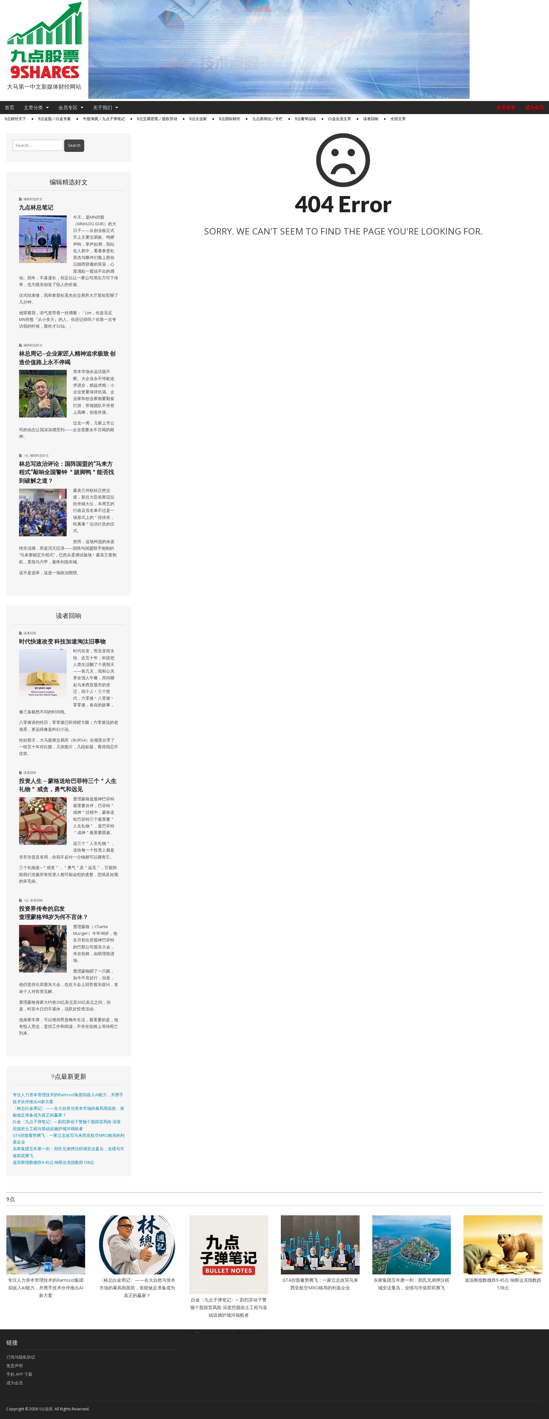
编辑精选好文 (33, 199)
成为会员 (534, 107)
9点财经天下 (15, 119)
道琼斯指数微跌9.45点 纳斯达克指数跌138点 (53, 1162)
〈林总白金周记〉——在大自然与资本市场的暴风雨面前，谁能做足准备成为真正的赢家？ (137, 1287)
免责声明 (14, 1365)
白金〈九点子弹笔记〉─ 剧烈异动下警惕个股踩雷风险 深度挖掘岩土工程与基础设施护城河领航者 (228, 1307)
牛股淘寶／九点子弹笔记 (104, 119)
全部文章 (398, 119)
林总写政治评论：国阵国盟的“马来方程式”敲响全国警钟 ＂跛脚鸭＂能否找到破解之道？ (66, 472)
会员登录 (506, 107)
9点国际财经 (229, 119)
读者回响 (370, 119)
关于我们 (102, 107)
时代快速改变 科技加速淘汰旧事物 (62, 641)
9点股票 (46, 1409)
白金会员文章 (339, 119)
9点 (26, 455)
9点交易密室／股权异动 (157, 119)
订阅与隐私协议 (20, 1357)
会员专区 (68, 107)
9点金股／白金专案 (54, 119)
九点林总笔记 (36, 207)
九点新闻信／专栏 (267, 119)
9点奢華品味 (305, 119)
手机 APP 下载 (19, 1374)
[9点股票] (44, 40)
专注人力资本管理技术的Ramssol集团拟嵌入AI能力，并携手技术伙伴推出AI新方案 (46, 1287)
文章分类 (33, 107)
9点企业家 (198, 119)
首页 (9, 107)
